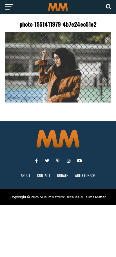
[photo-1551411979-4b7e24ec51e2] (58, 101)
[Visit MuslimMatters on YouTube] (79, 160)
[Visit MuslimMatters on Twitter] (47, 160)
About (25, 175)
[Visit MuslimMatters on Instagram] (68, 160)
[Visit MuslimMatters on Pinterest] (58, 160)
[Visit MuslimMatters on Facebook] (36, 160)
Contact (43, 175)
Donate (62, 175)
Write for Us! (85, 175)
